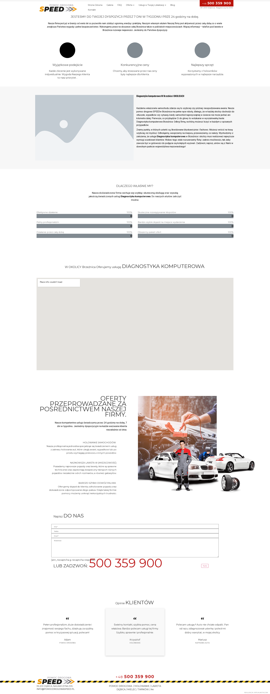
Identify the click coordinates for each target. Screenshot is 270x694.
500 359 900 (125, 563)
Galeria (110, 5)
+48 (216, 3)
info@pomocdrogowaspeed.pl (56, 689)
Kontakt (92, 10)
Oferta (129, 5)
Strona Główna (95, 5)
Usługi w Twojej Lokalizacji (152, 5)
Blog (172, 5)
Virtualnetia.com (261, 692)
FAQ (119, 5)
